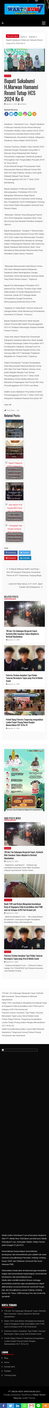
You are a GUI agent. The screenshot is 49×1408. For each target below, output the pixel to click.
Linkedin (25, 558)
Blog (6, 1358)
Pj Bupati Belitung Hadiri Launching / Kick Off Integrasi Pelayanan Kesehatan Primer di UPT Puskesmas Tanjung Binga (24, 572)
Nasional (8, 900)
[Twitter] (11, 114)
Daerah (7, 76)
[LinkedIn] (16, 114)
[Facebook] (6, 114)
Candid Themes (28, 1398)
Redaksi (7, 1371)
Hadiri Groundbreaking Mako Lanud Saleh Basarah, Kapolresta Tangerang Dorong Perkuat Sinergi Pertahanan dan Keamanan (23, 1032)
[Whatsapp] (20, 114)
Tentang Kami (10, 1375)
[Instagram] (25, 114)
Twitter (25, 552)
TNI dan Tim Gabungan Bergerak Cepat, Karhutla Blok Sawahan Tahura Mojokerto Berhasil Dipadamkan (22, 633)
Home (6, 1362)
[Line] (30, 114)
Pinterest (11, 558)
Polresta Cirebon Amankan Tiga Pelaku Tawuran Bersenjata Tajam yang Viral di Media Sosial (24, 678)
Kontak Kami (9, 1366)
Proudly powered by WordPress (17, 1394)
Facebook (11, 552)
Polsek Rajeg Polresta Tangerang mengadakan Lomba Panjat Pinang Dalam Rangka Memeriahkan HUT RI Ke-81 (24, 722)
